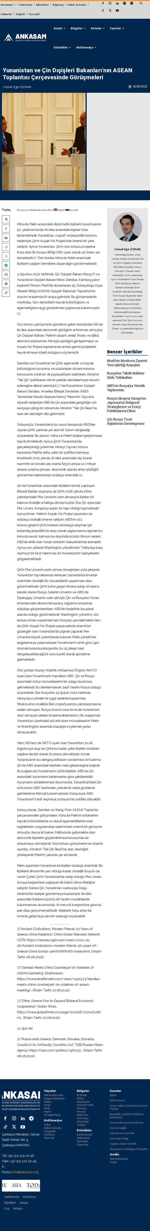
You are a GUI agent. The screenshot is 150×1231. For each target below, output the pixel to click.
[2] (19, 313)
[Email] (6, 274)
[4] (81, 475)
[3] (58, 386)
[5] (77, 715)
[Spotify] (124, 3)
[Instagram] (110, 3)
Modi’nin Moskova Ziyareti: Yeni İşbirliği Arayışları (127, 363)
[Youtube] (117, 10)
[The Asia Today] (21, 1186)
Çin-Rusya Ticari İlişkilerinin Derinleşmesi (125, 421)
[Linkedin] (117, 3)
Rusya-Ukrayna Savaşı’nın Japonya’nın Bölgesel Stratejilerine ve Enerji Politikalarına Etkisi (126, 404)
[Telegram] (131, 3)
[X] (110, 10)
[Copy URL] (6, 293)
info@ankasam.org (25, 1172)
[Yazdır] (6, 284)
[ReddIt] (6, 247)
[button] (141, 3)
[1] (35, 258)
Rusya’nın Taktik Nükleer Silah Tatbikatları (126, 375)
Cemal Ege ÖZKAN (17, 87)
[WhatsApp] (6, 256)
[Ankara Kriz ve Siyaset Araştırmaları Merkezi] (25, 38)
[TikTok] (102, 10)
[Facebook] (102, 3)
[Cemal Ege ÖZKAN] (127, 227)
